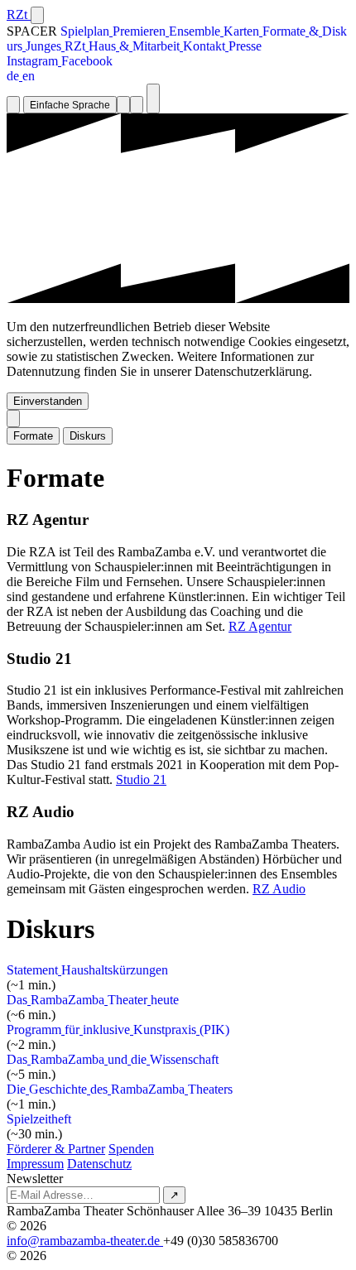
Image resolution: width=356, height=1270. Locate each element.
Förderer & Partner (56, 1149)
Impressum (35, 1164)
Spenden (131, 1149)
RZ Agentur (260, 626)
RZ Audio (279, 889)
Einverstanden (47, 401)
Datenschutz (99, 1164)
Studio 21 (141, 779)
